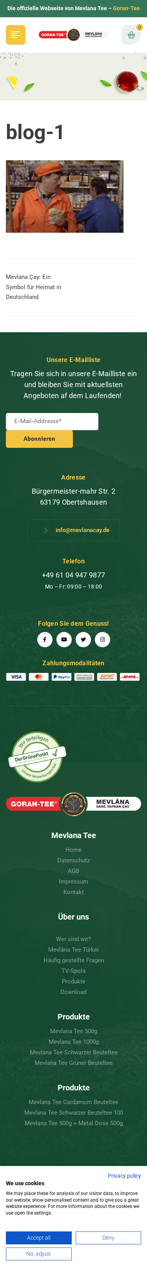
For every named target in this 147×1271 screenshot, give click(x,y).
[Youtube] (64, 639)
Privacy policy (124, 1176)
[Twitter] (83, 639)
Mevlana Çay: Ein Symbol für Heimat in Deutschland (33, 287)
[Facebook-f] (45, 639)
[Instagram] (102, 639)
